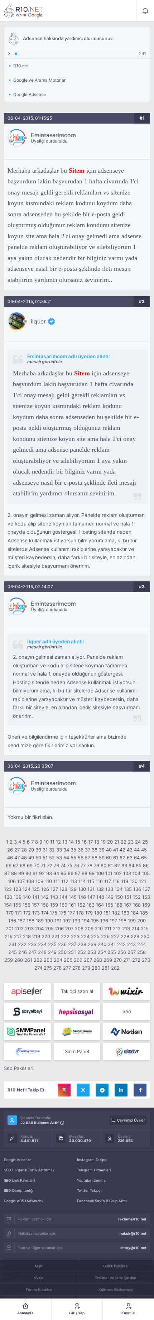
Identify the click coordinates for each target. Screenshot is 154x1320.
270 (118, 960)
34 (66, 850)
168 (137, 905)
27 (17, 850)
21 (116, 842)
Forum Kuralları (39, 1289)
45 (144, 850)
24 (138, 842)
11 (52, 842)
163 (91, 905)
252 (81, 952)
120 (134, 881)
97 (77, 873)
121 (142, 881)
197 (113, 920)
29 (31, 850)
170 (10, 913)
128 (63, 889)
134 (118, 889)
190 (49, 920)
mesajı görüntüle (44, 361)
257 (131, 952)
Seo (126, 1011)
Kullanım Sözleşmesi (115, 1289)
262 (38, 960)
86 (146, 865)
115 (90, 881)
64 (137, 857)
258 (141, 952)
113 (73, 881)
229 (135, 936)
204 (39, 928)
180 (98, 913)
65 (144, 857)
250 (62, 952)
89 (21, 873)
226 (105, 936)
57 (87, 857)
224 (85, 936)
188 (30, 920)
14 (71, 842)
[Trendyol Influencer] (126, 991)
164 (100, 905)
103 (127, 873)
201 (10, 928)
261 (28, 960)
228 (125, 936)
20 (110, 842)
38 (94, 850)
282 (115, 968)
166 (118, 905)
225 (95, 936)
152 (137, 897)
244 (141, 944)
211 (107, 928)
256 (121, 952)
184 (135, 913)
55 (73, 857)
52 (52, 857)
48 (24, 857)
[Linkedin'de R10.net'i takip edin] (121, 1090)
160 (63, 905)
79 (96, 865)
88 (14, 873)
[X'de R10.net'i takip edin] (83, 1090)
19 (103, 842)
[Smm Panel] (27, 991)
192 (67, 920)
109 (39, 881)
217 (17, 936)
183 (125, 913)
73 (56, 865)
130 (82, 889)
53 (59, 857)
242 (121, 944)
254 (101, 952)
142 (45, 897)
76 (76, 865)
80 (103, 865)
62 (122, 857)
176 (62, 913)
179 (89, 913)
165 (109, 905)
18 (96, 842)
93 (49, 873)
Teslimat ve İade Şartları (115, 1278)
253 (91, 952)
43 (130, 850)
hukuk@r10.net (133, 1233)
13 (64, 842)
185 (144, 913)
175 (53, 913)
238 (82, 944)
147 (91, 897)
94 (56, 873)
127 (54, 889)
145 (73, 897)
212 (117, 928)
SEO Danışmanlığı (18, 1190)
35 (73, 850)
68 (22, 865)
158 (45, 905)
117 (107, 881)
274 (38, 968)
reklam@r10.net (132, 1219)
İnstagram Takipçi (92, 1159)
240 (102, 944)
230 (145, 936)
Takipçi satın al (77, 991)
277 (67, 968)
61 (115, 857)
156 (26, 905)
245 (12, 952)
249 (52, 952)
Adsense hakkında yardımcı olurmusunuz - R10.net (23, 11)
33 (59, 850)
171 (18, 913)
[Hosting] (126, 1031)
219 (36, 936)
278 (76, 968)
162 (81, 905)
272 (136, 960)
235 (52, 944)
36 (80, 850)
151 (127, 897)
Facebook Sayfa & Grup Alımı (101, 1201)
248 (42, 952)
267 (88, 960)
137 (146, 889)
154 (8, 905)
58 (94, 857)
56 (80, 857)
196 (104, 920)
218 (27, 936)
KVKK (39, 1278)
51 (45, 857)
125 (36, 889)
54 (66, 857)
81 (110, 865)
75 (69, 865)
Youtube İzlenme (91, 1180)
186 (12, 920)
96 (70, 873)
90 (28, 873)
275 (48, 968)
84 (131, 865)
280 (96, 968)
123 (17, 889)
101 (108, 873)
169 (146, 905)
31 (45, 850)
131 (91, 889)
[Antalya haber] (77, 1031)
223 (75, 936)
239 (92, 944)
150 (119, 897)
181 (107, 913)
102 (118, 873)
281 (106, 968)
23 (131, 842)
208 (79, 928)
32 (52, 850)
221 (55, 936)
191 (58, 920)
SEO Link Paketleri (19, 1180)
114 (82, 881)
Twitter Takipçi (89, 1190)
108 (30, 881)
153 (146, 897)
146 (82, 897)
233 (32, 944)
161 (72, 905)
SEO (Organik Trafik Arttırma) (29, 1170)
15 (77, 842)
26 (10, 850)
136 (137, 889)
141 (35, 897)
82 (117, 865)
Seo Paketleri (18, 1068)
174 (44, 913)
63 (130, 857)
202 (19, 928)
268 (97, 960)
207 (69, 928)
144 (63, 897)
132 (100, 889)
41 (115, 850)
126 (45, 889)
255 (111, 952)
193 (76, 920)
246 (22, 952)
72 (49, 865)
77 (83, 865)
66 (8, 865)
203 (29, 928)
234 (42, 944)
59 (102, 857)
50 (38, 857)
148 (100, 897)
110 (48, 881)
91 (35, 873)
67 (15, 865)
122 (8, 889)
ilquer (38, 321)
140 (27, 897)
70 (36, 865)
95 (63, 873)
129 (73, 889)
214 (135, 928)
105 (146, 873)
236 (62, 944)
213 (126, 928)
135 (128, 889)
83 (124, 865)
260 (18, 960)
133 (109, 889)
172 (27, 913)
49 (31, 857)
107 (21, 881)
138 (8, 897)
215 (145, 928)
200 (141, 920)
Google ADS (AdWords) (23, 1201)
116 (99, 881)
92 (42, 873)
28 (24, 850)
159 (54, 905)
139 (17, 897)
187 (21, 920)
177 (71, 913)
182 (116, 913)
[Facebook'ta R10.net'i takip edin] (140, 1090)
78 (89, 865)
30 (38, 850)
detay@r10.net (133, 1247)
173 (36, 913)
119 (124, 881)
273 (146, 960)
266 (78, 960)
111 (56, 881)
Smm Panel (77, 1051)
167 (127, 905)
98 (84, 873)
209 (89, 928)
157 (35, 905)
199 (132, 920)
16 (84, 842)
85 (138, 865)
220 (46, 936)
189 (40, 920)
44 (137, 850)
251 (72, 952)
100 (100, 873)
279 (86, 968)
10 (46, 842)
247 (32, 952)
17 (90, 842)
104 (136, 873)
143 (54, 897)
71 (43, 865)
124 (26, 889)
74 (63, 865)
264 (58, 960)
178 (80, 913)
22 (123, 842)
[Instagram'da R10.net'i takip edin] (64, 1090)
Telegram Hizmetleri (94, 1170)
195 (95, 920)
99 (92, 873)
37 (87, 850)
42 (122, 850)
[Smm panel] (27, 1031)
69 (30, 865)
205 (49, 928)
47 (17, 857)
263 (48, 960)
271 (127, 960)
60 (109, 857)
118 (116, 881)
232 (22, 944)
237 (72, 944)
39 (102, 850)
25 (145, 842)
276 (57, 968)
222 (65, 936)
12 (58, 842)
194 (86, 920)
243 (131, 944)
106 (12, 881)
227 (115, 936)
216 (9, 936)
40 (109, 850)
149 (110, 897)
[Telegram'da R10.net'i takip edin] (102, 1090)
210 (99, 928)
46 (10, 857)
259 (8, 960)
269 (108, 960)
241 (112, 944)
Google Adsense (18, 1159)
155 (17, 905)
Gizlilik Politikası (115, 1266)
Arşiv (38, 1266)
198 (122, 920)
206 (59, 928)
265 (68, 960)
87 (7, 873)
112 (64, 881)
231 (12, 944)
